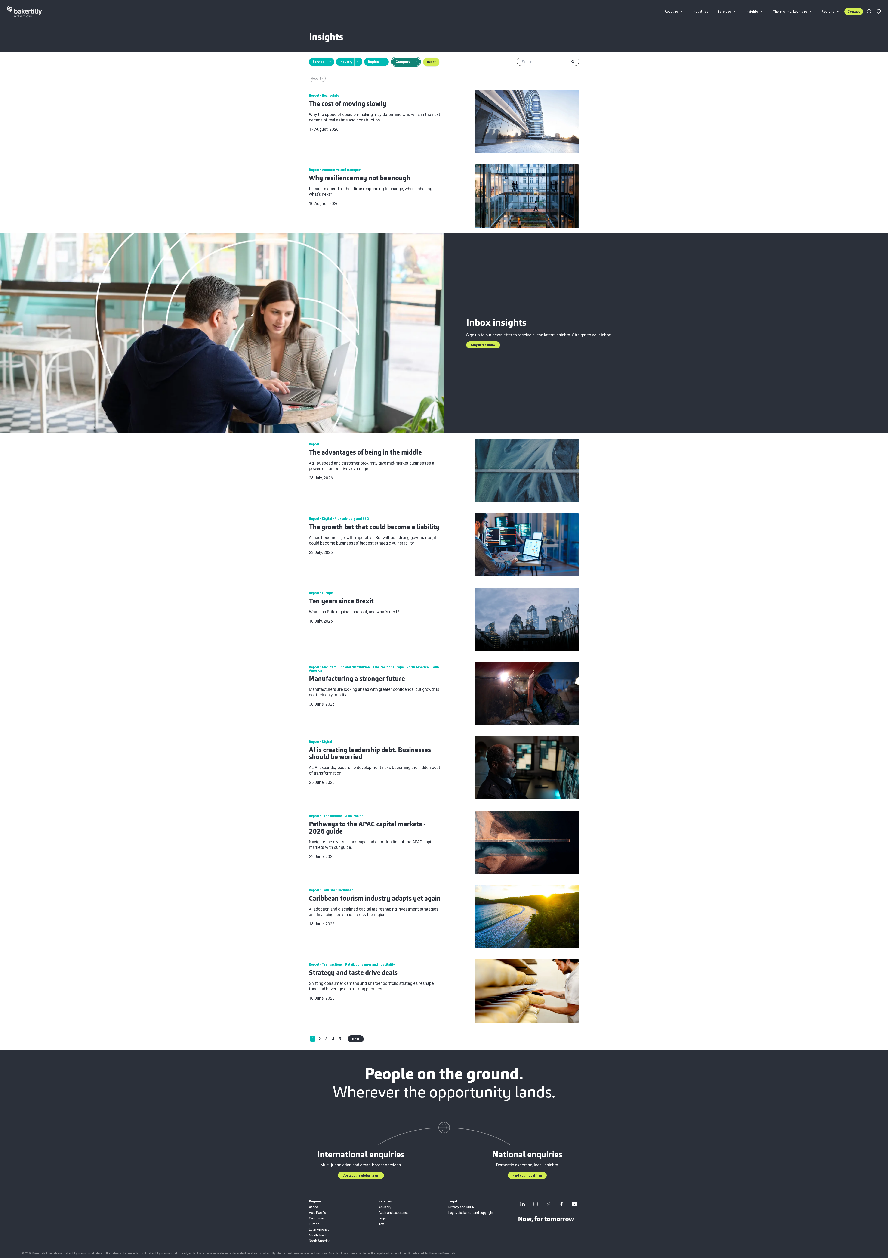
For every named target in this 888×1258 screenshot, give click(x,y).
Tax (381, 1224)
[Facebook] (561, 1204)
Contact (854, 11)
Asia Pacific (317, 1213)
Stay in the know (483, 345)
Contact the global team (360, 1175)
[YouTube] (574, 1204)
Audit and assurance (394, 1213)
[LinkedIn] (522, 1204)
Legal (382, 1218)
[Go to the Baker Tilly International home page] (30, 11)
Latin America (319, 1229)
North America (319, 1241)
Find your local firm (527, 1175)
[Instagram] (535, 1204)
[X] (548, 1204)
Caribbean (316, 1218)
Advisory (385, 1207)
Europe (314, 1224)
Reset (431, 62)
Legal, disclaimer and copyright (470, 1213)
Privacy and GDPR (461, 1207)
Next (355, 1039)
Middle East (317, 1235)
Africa (313, 1207)
